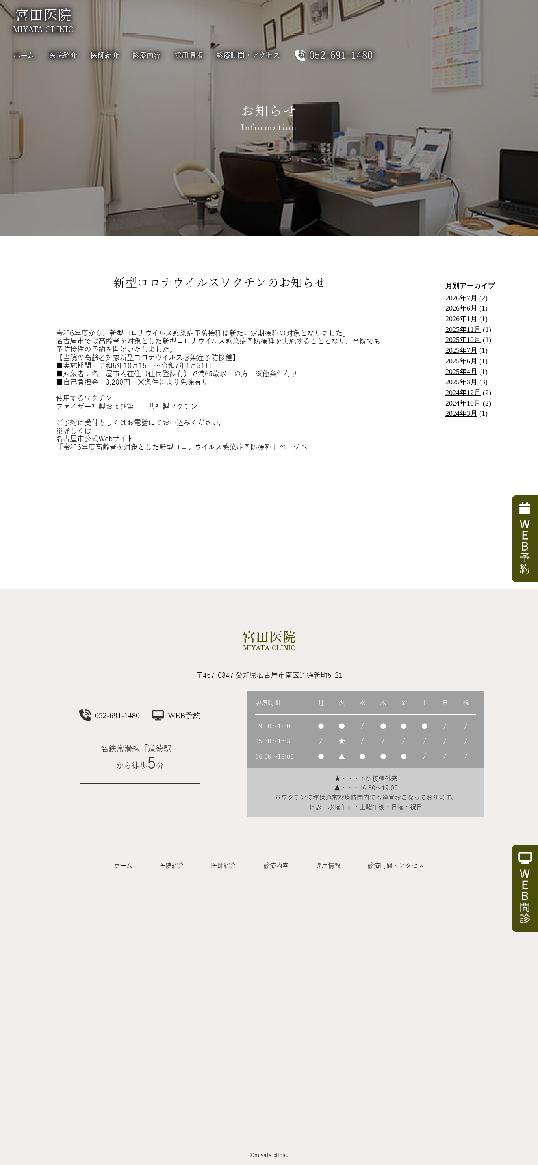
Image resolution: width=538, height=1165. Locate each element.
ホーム (23, 55)
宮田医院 (43, 19)
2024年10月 (463, 403)
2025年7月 (461, 350)
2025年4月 (461, 372)
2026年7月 (461, 298)
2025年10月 (463, 340)
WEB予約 (184, 715)
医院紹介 (63, 55)
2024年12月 (463, 392)
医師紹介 (105, 55)
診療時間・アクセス (248, 55)
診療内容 (146, 55)
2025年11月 (463, 329)
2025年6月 (461, 361)
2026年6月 (461, 308)
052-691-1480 (341, 55)
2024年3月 (461, 413)
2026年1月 (461, 319)
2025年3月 (461, 382)
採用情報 (188, 55)
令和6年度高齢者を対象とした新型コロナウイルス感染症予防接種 (167, 446)
